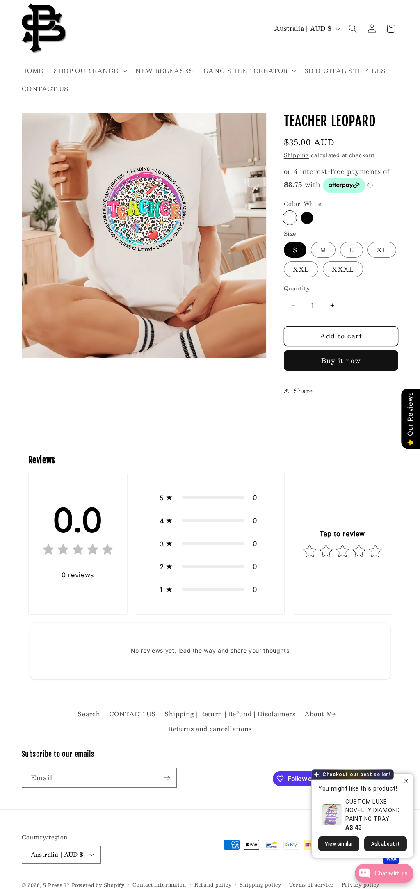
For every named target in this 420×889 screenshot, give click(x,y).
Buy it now (341, 360)
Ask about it (385, 844)
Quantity (297, 288)
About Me (320, 714)
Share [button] (303, 390)
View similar (339, 844)
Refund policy (213, 885)
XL (382, 250)
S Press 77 (56, 885)
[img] (78, 551)
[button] (89, 71)
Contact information (159, 885)
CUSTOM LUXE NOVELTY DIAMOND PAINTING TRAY (372, 810)
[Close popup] (406, 781)
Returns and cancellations (210, 729)
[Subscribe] (166, 778)
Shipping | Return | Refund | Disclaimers (229, 714)
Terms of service (311, 885)
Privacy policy (360, 885)
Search (89, 714)
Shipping (296, 155)
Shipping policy (260, 885)
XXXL (343, 269)
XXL (301, 269)
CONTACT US (132, 714)
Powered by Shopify (98, 885)
